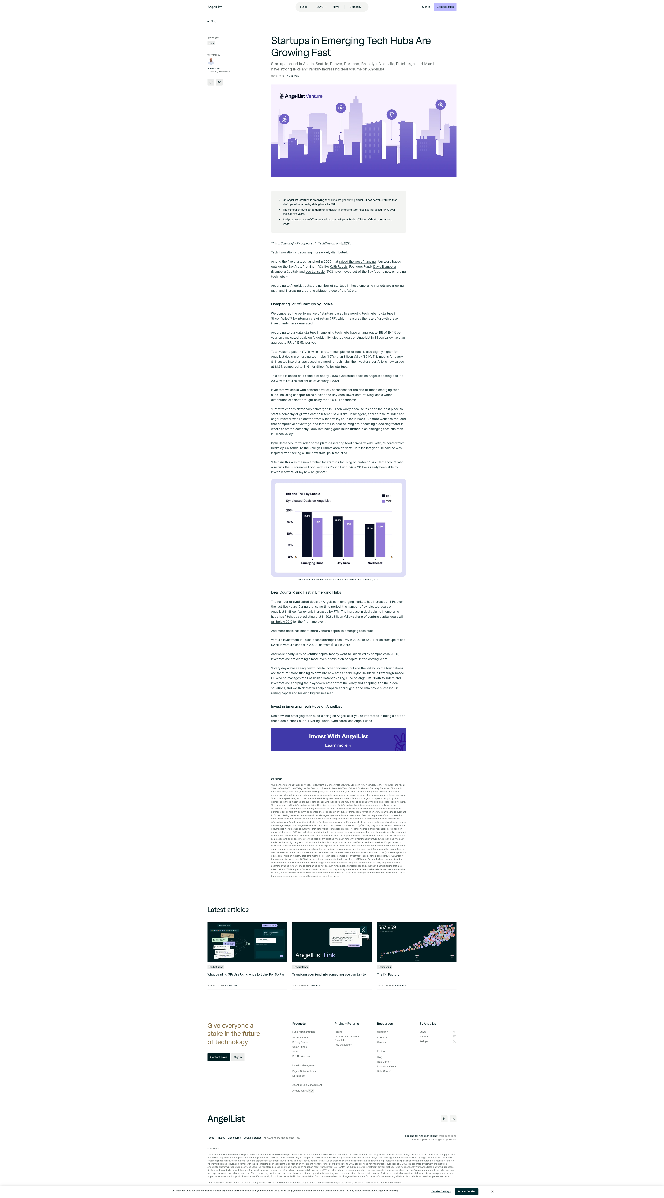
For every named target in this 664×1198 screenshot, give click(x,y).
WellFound (444, 1135)
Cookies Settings (441, 1191)
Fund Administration (303, 1031)
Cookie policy (391, 1190)
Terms (211, 1137)
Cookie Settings (252, 1137)
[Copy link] (211, 82)
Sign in (426, 7)
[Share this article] (219, 82)
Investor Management (304, 1065)
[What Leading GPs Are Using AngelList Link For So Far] (247, 942)
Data (211, 43)
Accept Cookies (467, 1191)
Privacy (221, 1137)
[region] (332, 1192)
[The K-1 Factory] (416, 942)
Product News (216, 967)
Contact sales (445, 7)
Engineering (385, 967)
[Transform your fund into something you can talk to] (332, 942)
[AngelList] (215, 7)
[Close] (492, 1191)
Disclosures (234, 1137)
